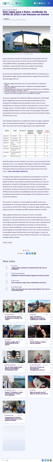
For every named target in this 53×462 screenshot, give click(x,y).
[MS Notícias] (8, 3)
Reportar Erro (27, 250)
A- (3, 460)
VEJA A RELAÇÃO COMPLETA (17, 171)
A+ (7, 460)
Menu (20, 3)
